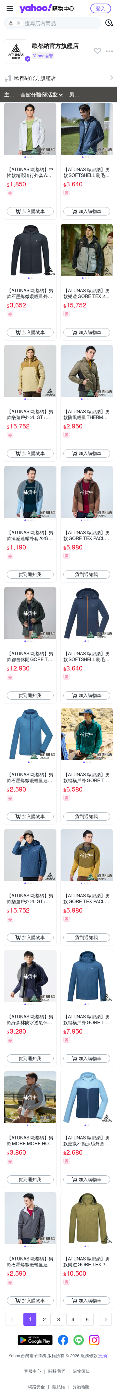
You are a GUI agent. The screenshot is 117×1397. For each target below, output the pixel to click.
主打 (9, 94)
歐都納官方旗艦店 (35, 78)
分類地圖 (80, 1386)
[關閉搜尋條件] (18, 23)
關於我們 (56, 1371)
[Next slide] (52, 129)
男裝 (74, 94)
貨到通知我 (30, 574)
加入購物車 (33, 211)
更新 (103, 1355)
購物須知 (81, 1371)
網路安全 (36, 1386)
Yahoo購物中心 (47, 8)
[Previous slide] (8, 129)
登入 (101, 8)
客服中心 (32, 1371)
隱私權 (58, 1386)
